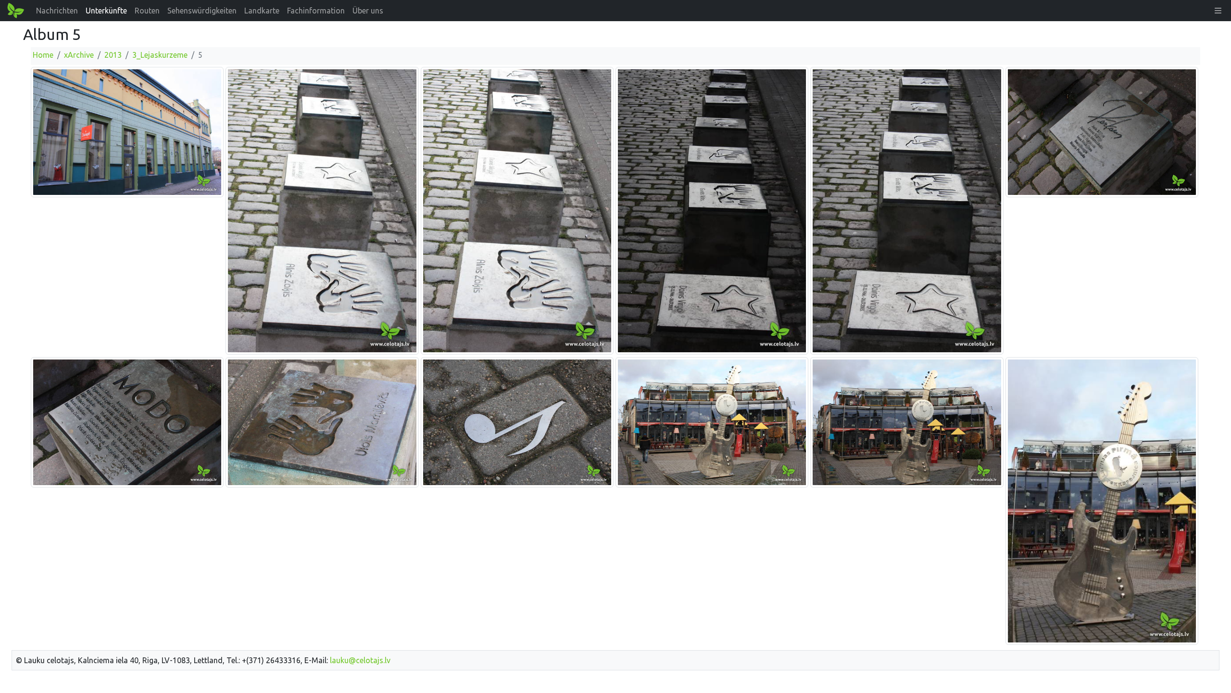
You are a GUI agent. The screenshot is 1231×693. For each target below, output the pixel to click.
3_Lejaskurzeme (160, 55)
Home (43, 55)
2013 (113, 55)
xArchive (79, 55)
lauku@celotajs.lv (360, 660)
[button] (1218, 10)
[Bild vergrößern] (127, 131)
